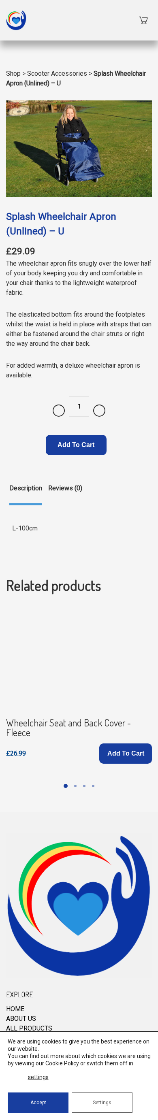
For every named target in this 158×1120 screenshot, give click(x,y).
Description (25, 488)
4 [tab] (93, 786)
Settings (102, 1102)
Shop (13, 73)
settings (38, 1077)
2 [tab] (75, 786)
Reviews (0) (65, 488)
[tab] (25, 494)
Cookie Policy (62, 1063)
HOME (15, 1009)
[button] (125, 753)
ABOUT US (21, 1018)
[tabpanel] (79, 684)
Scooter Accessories (57, 73)
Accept (38, 1102)
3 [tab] (84, 786)
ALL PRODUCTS (29, 1028)
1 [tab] (66, 786)
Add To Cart (76, 444)
